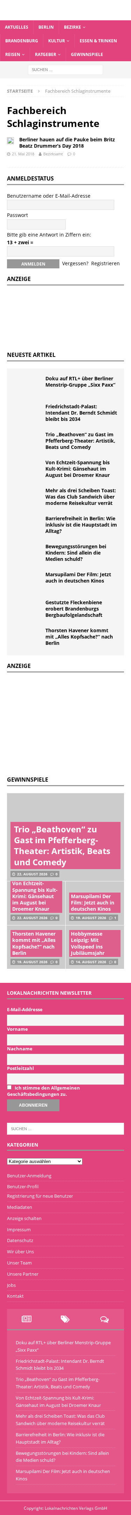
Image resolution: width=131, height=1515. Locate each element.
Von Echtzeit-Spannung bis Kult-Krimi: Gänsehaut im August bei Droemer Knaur (77, 468)
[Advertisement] (59, 723)
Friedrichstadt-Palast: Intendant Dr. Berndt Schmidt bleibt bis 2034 (81, 412)
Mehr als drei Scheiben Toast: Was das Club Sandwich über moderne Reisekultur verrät (80, 496)
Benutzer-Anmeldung (29, 1175)
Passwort (17, 215)
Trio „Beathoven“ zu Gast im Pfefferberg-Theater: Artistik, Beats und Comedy (80, 440)
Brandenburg (21, 41)
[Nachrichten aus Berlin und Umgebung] (65, 16)
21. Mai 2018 (23, 153)
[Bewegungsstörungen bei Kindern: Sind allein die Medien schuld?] (28, 553)
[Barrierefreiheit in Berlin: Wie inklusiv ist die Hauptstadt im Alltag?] (28, 525)
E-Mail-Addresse (25, 1009)
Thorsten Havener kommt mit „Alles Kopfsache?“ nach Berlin (79, 636)
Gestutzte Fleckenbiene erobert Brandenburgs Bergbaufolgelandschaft (73, 608)
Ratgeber (45, 54)
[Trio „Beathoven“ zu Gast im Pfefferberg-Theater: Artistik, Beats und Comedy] (28, 441)
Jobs (11, 1285)
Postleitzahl (20, 1068)
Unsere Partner (22, 1274)
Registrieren (105, 263)
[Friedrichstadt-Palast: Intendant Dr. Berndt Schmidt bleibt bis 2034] (28, 413)
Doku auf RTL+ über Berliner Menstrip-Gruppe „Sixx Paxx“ (80, 381)
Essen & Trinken (98, 41)
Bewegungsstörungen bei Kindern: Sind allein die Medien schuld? (75, 552)
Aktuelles (16, 27)
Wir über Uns (20, 1251)
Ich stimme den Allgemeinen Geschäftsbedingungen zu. (43, 1091)
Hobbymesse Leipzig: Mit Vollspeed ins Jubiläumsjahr (87, 943)
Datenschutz (20, 1240)
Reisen (12, 54)
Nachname (19, 1048)
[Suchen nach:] (65, 69)
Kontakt (15, 1296)
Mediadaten (19, 1207)
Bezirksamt (53, 153)
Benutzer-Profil (22, 1186)
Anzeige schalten (24, 1218)
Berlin (46, 27)
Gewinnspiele (87, 54)
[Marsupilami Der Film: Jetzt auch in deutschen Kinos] (28, 581)
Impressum (19, 1229)
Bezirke (72, 27)
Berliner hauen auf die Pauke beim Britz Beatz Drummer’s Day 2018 (67, 142)
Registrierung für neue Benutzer (40, 1196)
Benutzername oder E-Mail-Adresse (48, 195)
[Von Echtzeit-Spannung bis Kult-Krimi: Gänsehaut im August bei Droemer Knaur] (28, 469)
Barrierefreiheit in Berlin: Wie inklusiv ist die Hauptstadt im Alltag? (81, 524)
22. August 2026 (32, 874)
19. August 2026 (91, 917)
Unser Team (19, 1263)
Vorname (17, 1029)
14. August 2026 (91, 961)
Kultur (56, 41)
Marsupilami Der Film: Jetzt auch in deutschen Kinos (78, 577)
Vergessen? (75, 263)
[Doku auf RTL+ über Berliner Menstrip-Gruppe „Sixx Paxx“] (28, 385)
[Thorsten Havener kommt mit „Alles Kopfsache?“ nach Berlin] (28, 637)
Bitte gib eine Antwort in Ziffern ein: (49, 234)
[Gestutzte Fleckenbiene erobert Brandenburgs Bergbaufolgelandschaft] (28, 609)
